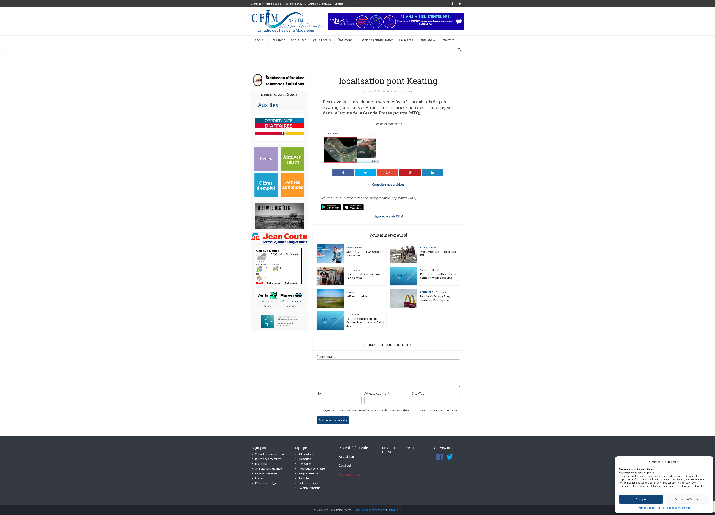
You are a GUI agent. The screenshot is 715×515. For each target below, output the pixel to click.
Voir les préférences (687, 499)
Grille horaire (322, 40)
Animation (305, 459)
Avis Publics (353, 314)
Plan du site (394, 509)
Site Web (418, 393)
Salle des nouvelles (310, 483)
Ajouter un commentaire (398, 91)
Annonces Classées (431, 270)
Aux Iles (266, 105)
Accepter (641, 499)
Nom (321, 393)
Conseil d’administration (269, 454)
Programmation (308, 473)
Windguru (267, 301)
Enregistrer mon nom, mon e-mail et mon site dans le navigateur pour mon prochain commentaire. (389, 410)
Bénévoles (305, 463)
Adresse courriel (377, 393)
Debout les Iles (354, 247)
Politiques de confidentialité (369, 509)
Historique (261, 463)
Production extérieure (312, 468)
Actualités (298, 40)
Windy (267, 305)
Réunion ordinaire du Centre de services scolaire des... (365, 322)
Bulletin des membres (268, 459)
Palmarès (406, 40)
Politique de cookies (649, 507)
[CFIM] (288, 21)
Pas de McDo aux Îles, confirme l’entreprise (435, 298)
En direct (278, 40)
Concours (447, 40)
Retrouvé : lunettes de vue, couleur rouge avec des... (438, 276)
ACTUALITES (426, 292)
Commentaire (326, 357)
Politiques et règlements (269, 483)
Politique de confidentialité (676, 507)
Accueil (260, 40)
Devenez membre (266, 473)
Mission (259, 478)
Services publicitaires (377, 40)
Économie (441, 292)
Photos (350, 292)
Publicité (304, 478)
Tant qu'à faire (428, 247)
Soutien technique (309, 488)
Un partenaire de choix (268, 468)
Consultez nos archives (388, 184)
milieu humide (356, 296)
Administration (307, 454)
